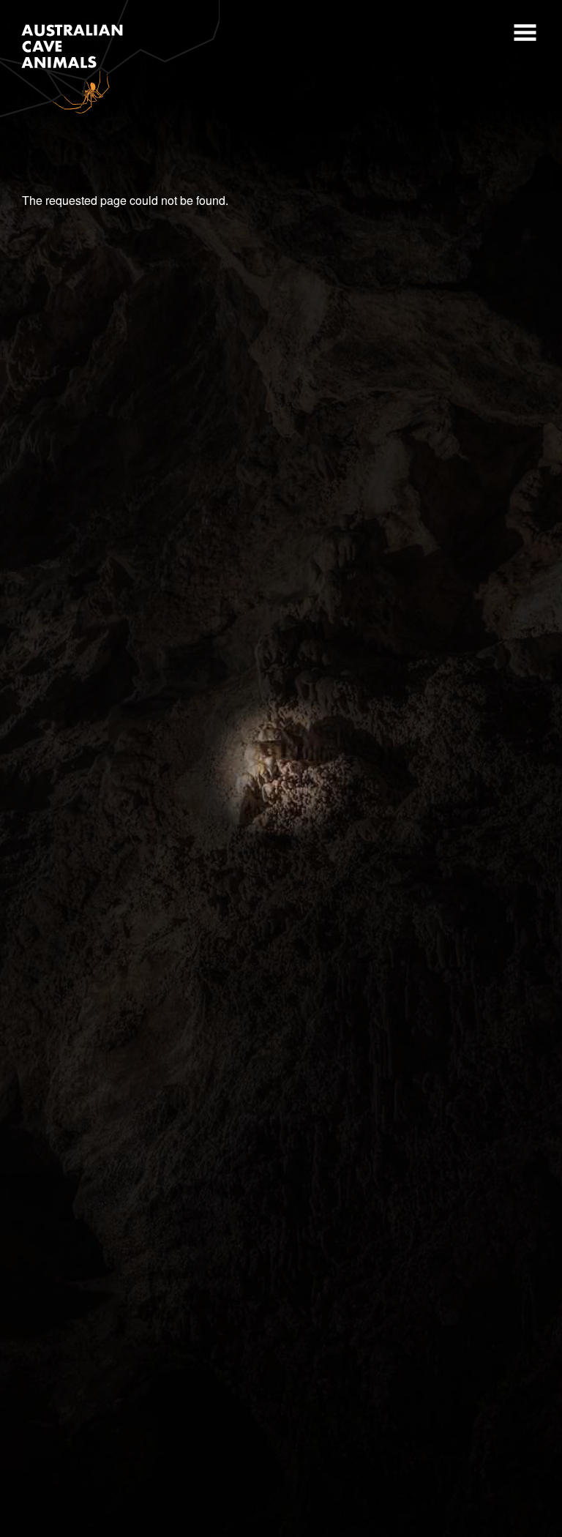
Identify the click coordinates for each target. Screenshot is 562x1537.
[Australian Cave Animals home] (110, 59)
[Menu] (524, 34)
